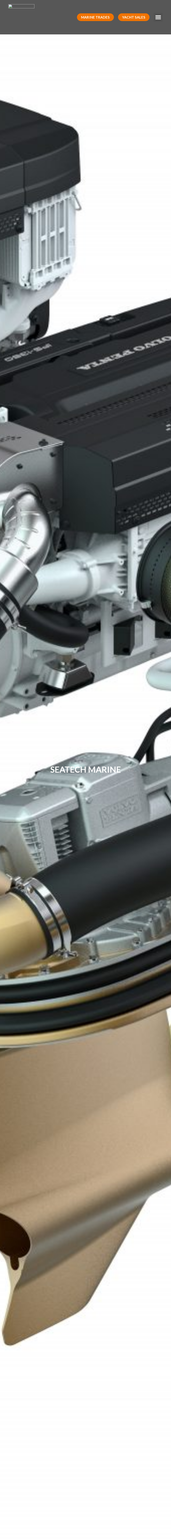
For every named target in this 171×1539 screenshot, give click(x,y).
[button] (95, 17)
